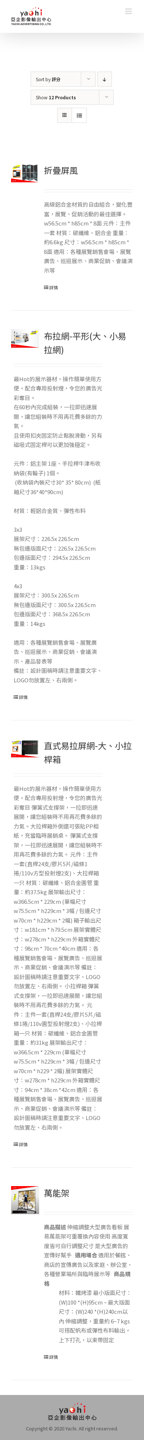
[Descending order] (104, 79)
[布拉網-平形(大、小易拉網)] (25, 338)
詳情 (53, 287)
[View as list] (79, 115)
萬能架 (56, 1192)
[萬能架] (25, 1200)
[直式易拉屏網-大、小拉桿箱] (25, 748)
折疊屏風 (61, 170)
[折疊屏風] (25, 172)
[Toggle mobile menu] (129, 11)
